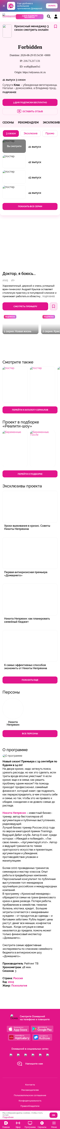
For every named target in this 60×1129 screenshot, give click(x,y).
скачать (52, 6)
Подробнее (48, 296)
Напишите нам (34, 1063)
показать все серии (30, 206)
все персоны (30, 733)
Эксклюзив (31, 133)
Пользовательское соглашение (30, 1095)
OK (53, 1115)
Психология (19, 985)
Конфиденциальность (30, 1100)
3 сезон (21, 79)
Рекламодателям (30, 1090)
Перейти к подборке (30, 474)
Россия (18, 978)
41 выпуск (8, 79)
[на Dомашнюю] (9, 16)
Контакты (30, 1084)
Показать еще (30, 680)
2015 (11, 982)
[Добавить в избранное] (56, 26)
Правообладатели (30, 1106)
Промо (50, 133)
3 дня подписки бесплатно (30, 16)
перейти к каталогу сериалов (30, 410)
